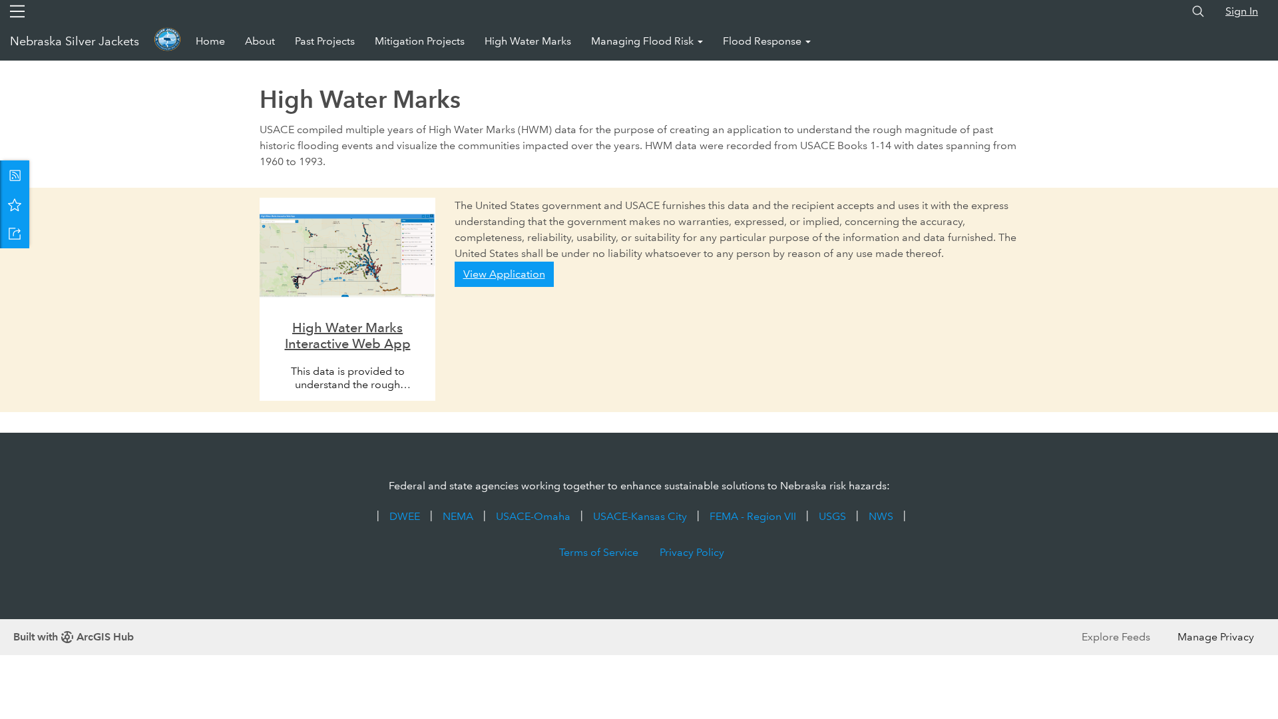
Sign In (1241, 11)
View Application (504, 274)
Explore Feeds (1116, 636)
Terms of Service (598, 552)
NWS (881, 516)
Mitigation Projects (420, 41)
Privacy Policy (692, 552)
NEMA (458, 516)
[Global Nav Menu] (17, 11)
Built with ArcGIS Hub (73, 636)
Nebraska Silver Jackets (74, 41)
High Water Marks (528, 41)
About (260, 41)
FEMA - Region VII (753, 516)
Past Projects (325, 41)
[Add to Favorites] (14, 204)
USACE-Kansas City (640, 516)
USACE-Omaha (533, 516)
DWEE (404, 516)
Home (210, 41)
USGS (832, 516)
